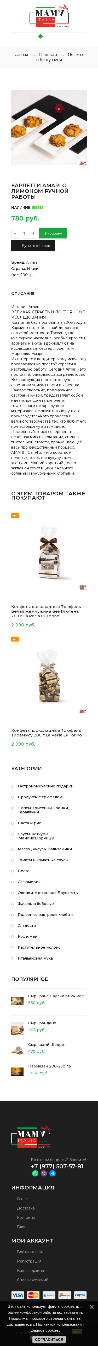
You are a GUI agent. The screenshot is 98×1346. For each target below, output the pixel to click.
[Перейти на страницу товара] (49, 552)
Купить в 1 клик (35, 245)
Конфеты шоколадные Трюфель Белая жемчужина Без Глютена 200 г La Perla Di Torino (46, 611)
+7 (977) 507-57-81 (57, 1166)
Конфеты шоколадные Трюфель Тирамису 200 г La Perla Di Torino (46, 732)
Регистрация (28, 1261)
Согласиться (49, 1339)
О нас (22, 1198)
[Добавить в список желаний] (84, 515)
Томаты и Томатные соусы (43, 860)
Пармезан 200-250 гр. (50, 1066)
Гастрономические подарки (45, 786)
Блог (21, 1227)
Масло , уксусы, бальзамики (45, 849)
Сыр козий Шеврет (47, 1045)
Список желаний (32, 1280)
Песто (24, 871)
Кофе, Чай (27, 936)
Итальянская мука (35, 958)
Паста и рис (29, 823)
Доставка (25, 1208)
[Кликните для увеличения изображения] (49, 128)
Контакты (25, 1217)
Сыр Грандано (42, 1023)
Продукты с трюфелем (40, 797)
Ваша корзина (30, 1270)
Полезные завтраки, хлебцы (45, 914)
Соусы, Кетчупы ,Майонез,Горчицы (36, 836)
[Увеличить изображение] (78, 590)
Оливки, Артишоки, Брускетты (48, 892)
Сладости (27, 925)
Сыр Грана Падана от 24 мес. (56, 996)
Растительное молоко (39, 947)
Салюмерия (29, 881)
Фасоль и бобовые (36, 903)
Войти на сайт (30, 1252)
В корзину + (25, 624)
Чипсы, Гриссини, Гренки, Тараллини (43, 810)
